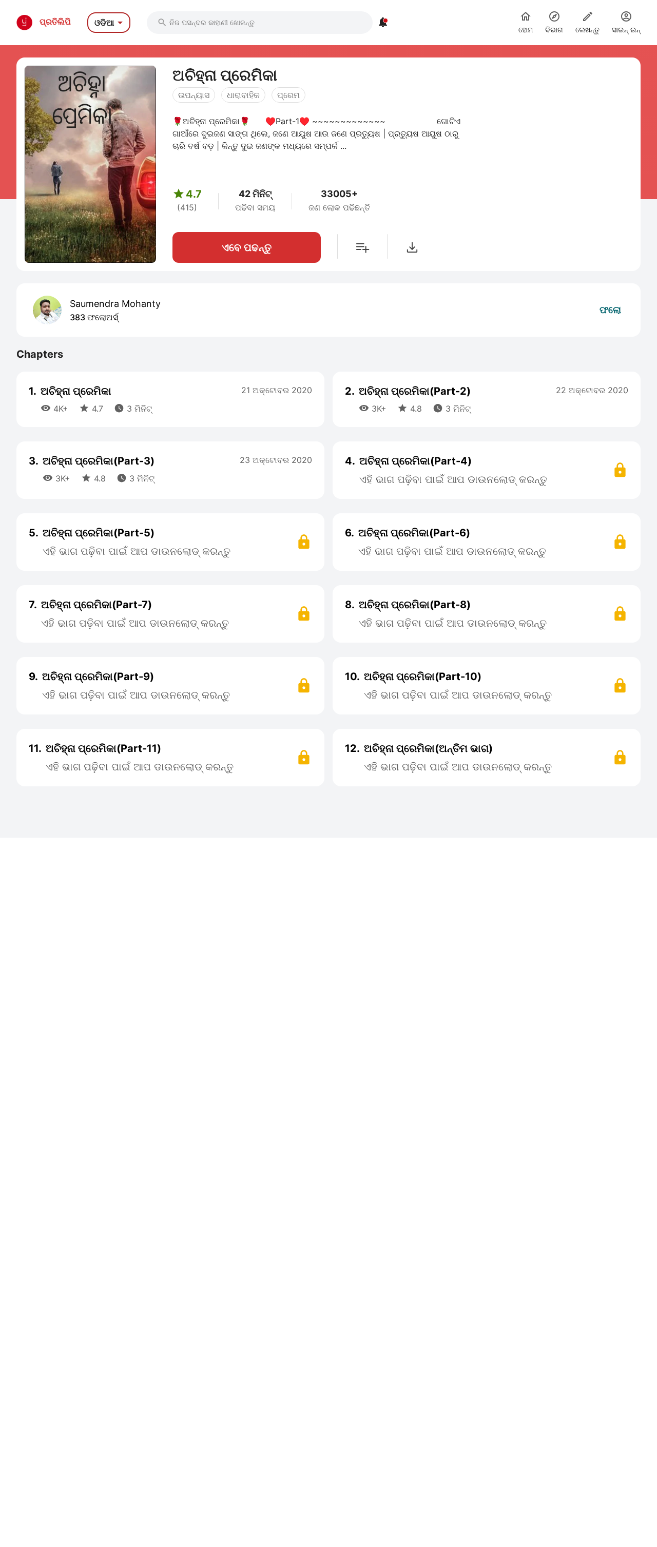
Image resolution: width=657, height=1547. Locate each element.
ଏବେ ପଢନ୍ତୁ (247, 247)
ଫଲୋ (610, 309)
